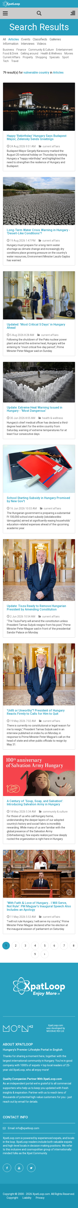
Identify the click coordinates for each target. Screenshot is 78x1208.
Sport (65, 57)
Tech (6, 61)
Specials (54, 57)
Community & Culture (41, 49)
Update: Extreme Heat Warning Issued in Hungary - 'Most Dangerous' (34, 409)
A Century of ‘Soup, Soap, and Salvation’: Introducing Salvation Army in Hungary (35, 802)
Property (28, 57)
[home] (11, 3)
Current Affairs (11, 57)
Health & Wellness (51, 53)
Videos (41, 43)
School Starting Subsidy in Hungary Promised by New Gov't (38, 499)
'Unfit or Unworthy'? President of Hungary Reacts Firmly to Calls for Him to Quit (36, 712)
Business (8, 49)
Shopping (41, 57)
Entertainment (64, 49)
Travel (14, 61)
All (4, 39)
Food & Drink (10, 53)
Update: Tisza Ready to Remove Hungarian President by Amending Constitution (36, 607)
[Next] (44, 954)
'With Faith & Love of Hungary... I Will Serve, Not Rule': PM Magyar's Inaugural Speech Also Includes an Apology (39, 906)
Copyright (12, 1197)
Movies (68, 53)
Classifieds (40, 39)
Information (10, 43)
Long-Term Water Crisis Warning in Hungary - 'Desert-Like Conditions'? (38, 231)
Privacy (40, 1197)
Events (25, 39)
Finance (21, 49)
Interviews (27, 43)
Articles (13, 39)
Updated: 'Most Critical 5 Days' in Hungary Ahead (36, 326)
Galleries (55, 39)
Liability (27, 1197)
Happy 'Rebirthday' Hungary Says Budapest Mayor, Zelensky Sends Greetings (36, 137)
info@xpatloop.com (27, 1128)
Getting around (29, 53)
